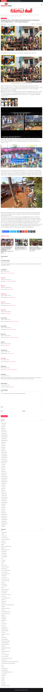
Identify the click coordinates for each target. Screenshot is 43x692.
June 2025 (3, 445)
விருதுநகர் (3, 678)
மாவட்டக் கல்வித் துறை (5, 654)
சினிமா (3, 587)
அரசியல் (3, 534)
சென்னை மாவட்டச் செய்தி (6, 594)
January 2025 (4, 454)
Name (2, 406)
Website (23, 411)
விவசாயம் (3, 680)
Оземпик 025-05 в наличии (11, 329)
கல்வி (2, 563)
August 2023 (4, 483)
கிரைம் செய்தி (4, 575)
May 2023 (3, 488)
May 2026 (3, 426)
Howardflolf (4, 326)
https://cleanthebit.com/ (12, 361)
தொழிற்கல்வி (4, 620)
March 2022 (4, 512)
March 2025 (4, 450)
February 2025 (4, 452)
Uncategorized (4, 532)
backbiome (3, 374)
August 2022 (4, 504)
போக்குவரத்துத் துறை (5, 642)
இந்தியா (3, 544)
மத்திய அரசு (4, 646)
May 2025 (3, 447)
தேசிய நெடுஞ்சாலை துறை (6, 611)
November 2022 (4, 498)
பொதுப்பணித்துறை (5, 639)
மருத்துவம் (3, 649)
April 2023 (3, 490)
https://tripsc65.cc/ (6, 345)
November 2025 (4, 436)
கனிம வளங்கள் (4, 565)
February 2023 (4, 493)
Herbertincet (4, 350)
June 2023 (3, 486)
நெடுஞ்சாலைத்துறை (5, 630)
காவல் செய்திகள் (4, 572)
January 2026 (4, 433)
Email (2, 411)
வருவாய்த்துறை (4, 673)
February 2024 (4, 473)
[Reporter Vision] (6, 4)
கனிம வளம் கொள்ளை (5, 566)
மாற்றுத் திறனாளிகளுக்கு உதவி (7, 658)
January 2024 (4, 474)
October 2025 (4, 438)
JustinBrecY (4, 269)
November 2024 (4, 457)
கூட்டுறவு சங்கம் (4, 577)
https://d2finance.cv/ (11, 297)
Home (3, 14)
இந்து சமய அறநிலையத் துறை (6, 546)
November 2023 (4, 478)
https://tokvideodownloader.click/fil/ (10, 369)
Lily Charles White (5, 260)
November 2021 (4, 519)
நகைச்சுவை (3, 625)
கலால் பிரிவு (3, 561)
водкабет (12, 386)
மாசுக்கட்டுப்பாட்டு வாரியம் (6, 651)
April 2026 (3, 428)
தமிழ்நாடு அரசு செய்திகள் (6, 608)
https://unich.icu (8, 313)
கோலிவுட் (3, 582)
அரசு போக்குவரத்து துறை (6, 539)
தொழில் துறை (4, 616)
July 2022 (3, 505)
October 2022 (4, 500)
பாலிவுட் (3, 635)
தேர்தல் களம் (4, 615)
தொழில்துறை (4, 618)
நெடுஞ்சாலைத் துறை (5, 628)
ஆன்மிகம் (3, 541)
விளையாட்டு (3, 682)
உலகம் (2, 558)
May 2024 (3, 467)
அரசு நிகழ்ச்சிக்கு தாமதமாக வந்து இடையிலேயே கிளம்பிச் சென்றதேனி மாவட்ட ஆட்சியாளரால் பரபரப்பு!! (21, 248)
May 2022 (3, 509)
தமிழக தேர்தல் (4, 601)
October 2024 (4, 459)
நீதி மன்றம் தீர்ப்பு (4, 627)
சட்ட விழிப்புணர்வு (4, 585)
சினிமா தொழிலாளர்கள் (5, 589)
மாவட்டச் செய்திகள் (7, 14)
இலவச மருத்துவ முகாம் (5, 549)
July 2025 (3, 443)
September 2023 (5, 481)
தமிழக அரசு (4, 599)
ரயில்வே (3, 666)
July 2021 (3, 526)
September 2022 (5, 502)
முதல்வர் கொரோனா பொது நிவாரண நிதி (8, 663)
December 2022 (4, 497)
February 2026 (4, 431)
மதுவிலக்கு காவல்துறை (5, 644)
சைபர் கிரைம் (4, 596)
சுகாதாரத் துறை (4, 592)
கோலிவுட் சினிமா (4, 584)
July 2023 (3, 485)
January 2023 (4, 495)
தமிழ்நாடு (3, 606)
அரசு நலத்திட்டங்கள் (5, 537)
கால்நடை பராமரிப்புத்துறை (6, 570)
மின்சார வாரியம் (4, 659)
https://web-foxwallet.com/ (10, 273)
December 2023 (4, 476)
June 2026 (3, 424)
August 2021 (4, 524)
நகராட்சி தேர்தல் (4, 623)
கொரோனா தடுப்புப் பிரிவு (5, 580)
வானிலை (3, 677)
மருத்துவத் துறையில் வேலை (6, 647)
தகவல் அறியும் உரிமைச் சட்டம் (6, 597)
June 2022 (3, 507)
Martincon (3, 334)
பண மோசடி (3, 632)
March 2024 (4, 471)
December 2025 (4, 435)
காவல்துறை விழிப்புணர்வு (6, 573)
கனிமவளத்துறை (4, 568)
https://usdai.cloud (12, 305)
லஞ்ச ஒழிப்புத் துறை (5, 668)
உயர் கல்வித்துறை (4, 556)
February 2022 (4, 514)
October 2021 (4, 521)
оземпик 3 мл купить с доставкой (12, 337)
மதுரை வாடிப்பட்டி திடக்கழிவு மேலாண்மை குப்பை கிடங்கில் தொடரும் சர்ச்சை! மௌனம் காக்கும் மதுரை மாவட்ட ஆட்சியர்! (36, 248)
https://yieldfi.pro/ (10, 289)
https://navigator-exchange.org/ (10, 281)
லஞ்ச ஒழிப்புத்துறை (5, 670)
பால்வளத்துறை (4, 637)
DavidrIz (3, 342)
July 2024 (3, 464)
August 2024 (4, 462)
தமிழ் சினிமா (4, 603)
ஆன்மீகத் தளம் (4, 542)
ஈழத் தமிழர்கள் (4, 551)
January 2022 (4, 516)
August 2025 (4, 442)
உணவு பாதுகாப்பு (4, 554)
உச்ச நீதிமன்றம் (4, 553)
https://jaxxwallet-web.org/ (14, 321)
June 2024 (3, 466)
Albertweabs (4, 383)
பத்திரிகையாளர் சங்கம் (5, 634)
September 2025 (5, 440)
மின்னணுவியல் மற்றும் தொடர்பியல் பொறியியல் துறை (10, 661)
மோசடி (3, 665)
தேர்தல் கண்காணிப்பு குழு (6, 613)
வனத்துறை (3, 675)
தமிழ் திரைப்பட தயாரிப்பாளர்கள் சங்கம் (8, 604)
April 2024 (3, 469)
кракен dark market (10, 353)
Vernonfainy (4, 318)
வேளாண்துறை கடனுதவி (6, 685)
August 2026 (4, 423)
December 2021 (4, 517)
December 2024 (4, 455)
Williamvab (3, 366)
